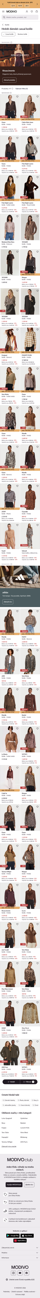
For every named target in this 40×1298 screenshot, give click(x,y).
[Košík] (36, 11)
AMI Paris (23, 1142)
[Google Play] (13, 1236)
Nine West (24, 1132)
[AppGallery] (20, 1241)
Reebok (23, 1123)
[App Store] (27, 1236)
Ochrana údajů (20, 1294)
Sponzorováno (6, 93)
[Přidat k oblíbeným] (17, 96)
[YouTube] (20, 1272)
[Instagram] (13, 1272)
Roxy (3, 1123)
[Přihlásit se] (26, 11)
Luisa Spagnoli (7, 1118)
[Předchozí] (2, 4)
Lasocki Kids (24, 1128)
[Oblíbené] (31, 11)
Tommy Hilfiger (7, 1142)
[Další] (37, 4)
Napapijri (5, 1137)
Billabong (23, 1137)
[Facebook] (26, 1272)
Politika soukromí (29, 1291)
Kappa (4, 1128)
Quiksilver (24, 1118)
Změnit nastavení (16, 1291)
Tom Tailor (5, 1132)
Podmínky (6, 1291)
